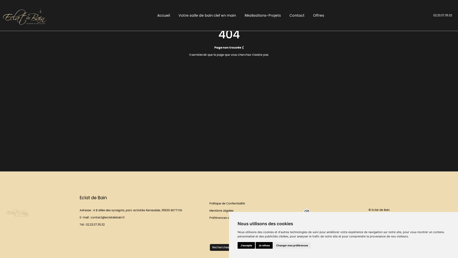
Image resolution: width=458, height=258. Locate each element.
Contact (296, 15)
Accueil (163, 15)
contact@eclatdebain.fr (108, 217)
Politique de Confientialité (227, 203)
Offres (318, 15)
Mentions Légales (221, 211)
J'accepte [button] (246, 245)
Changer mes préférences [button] (292, 245)
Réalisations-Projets (263, 15)
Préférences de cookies (226, 218)
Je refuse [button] (264, 245)
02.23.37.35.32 (442, 15)
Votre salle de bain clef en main (207, 15)
